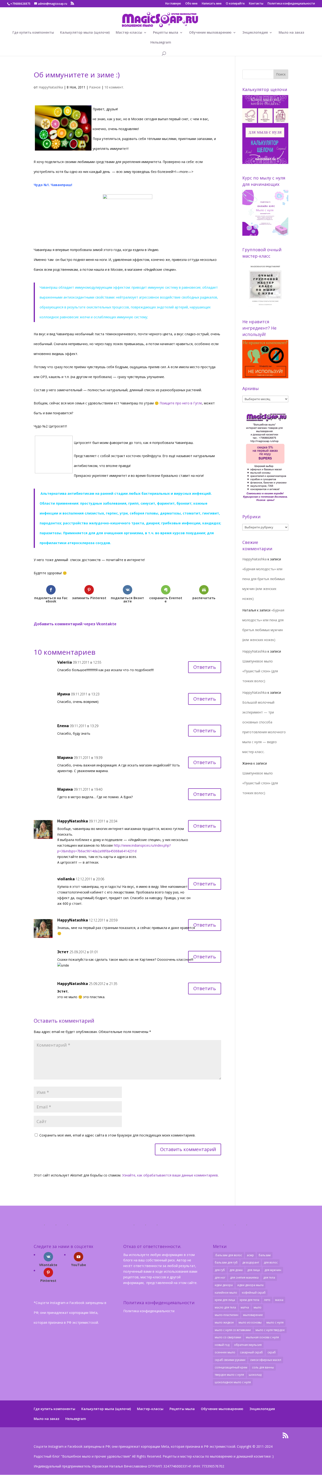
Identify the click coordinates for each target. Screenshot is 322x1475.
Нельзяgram (160, 42)
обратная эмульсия (248, 1345)
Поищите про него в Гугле (181, 403)
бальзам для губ (226, 1262)
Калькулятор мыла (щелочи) (85, 33)
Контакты (256, 3)
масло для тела (225, 1307)
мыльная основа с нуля (262, 1337)
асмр (250, 1255)
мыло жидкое (224, 1322)
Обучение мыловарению (210, 33)
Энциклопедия (255, 33)
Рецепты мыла (165, 33)
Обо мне (191, 3)
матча (245, 1307)
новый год (222, 1345)
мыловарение (253, 1315)
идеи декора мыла (250, 1285)
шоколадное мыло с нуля (233, 1382)
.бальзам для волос (228, 1255)
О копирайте (235, 3)
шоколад (255, 1375)
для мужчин (272, 1270)
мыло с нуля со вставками (233, 1330)
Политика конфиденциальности (291, 3)
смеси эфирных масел (265, 1360)
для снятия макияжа (244, 1278)
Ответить (204, 667)
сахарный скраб (251, 1352)
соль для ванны (263, 1367)
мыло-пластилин (226, 1315)
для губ (220, 1270)
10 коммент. (114, 87)
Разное (95, 87)
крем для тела (249, 1300)
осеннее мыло (225, 1352)
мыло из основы (250, 1322)
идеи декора (224, 1285)
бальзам (265, 1255)
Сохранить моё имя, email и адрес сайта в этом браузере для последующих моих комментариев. (117, 1135)
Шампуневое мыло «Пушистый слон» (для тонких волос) (260, 671)
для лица (253, 1270)
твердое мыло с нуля (229, 1375)
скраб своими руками (230, 1360)
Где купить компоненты (33, 33)
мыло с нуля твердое (270, 1330)
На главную (173, 3)
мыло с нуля (275, 1322)
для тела (269, 1278)
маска (279, 1300)
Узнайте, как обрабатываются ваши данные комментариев (170, 1175)
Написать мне (212, 3)
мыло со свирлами (228, 1337)
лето (267, 1300)
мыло (257, 1307)
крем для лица (225, 1300)
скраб (272, 1352)
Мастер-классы (129, 33)
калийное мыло (226, 1293)
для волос (271, 1262)
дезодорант (250, 1262)
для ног (220, 1278)
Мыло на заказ (291, 33)
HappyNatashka (51, 87)
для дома (236, 1270)
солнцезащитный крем (231, 1367)
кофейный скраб (254, 1293)
